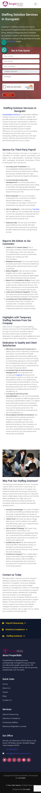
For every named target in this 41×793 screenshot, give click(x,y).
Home (5, 684)
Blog (4, 696)
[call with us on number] (4, 42)
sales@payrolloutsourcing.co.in (18, 753)
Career (5, 692)
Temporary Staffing (10, 722)
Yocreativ (21, 778)
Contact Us (7, 700)
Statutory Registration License (14, 726)
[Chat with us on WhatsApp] (4, 49)
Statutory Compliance (11, 718)
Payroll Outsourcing (10, 714)
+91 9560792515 (12, 749)
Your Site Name (14, 785)
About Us (6, 688)
